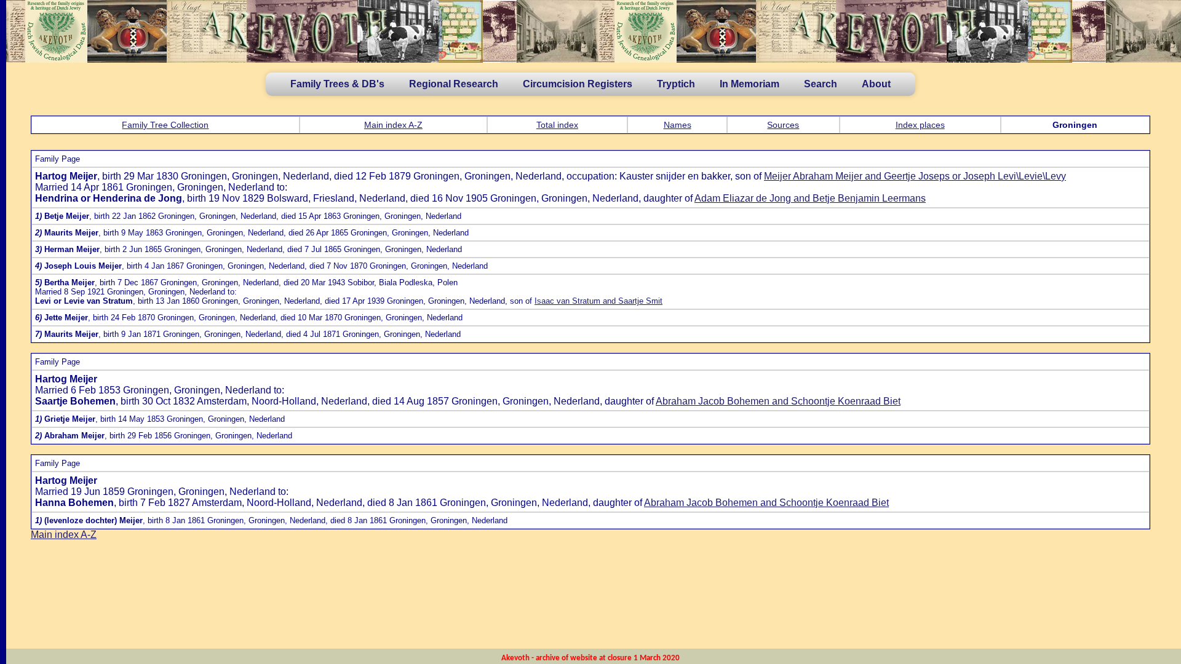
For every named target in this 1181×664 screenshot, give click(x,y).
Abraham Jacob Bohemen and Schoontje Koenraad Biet (778, 401)
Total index (557, 125)
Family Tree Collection (165, 125)
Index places (920, 125)
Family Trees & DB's (337, 84)
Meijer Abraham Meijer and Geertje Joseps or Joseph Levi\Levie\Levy (915, 176)
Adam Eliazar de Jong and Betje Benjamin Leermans (810, 198)
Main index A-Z (393, 125)
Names (677, 125)
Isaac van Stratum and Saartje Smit (598, 301)
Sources (783, 125)
